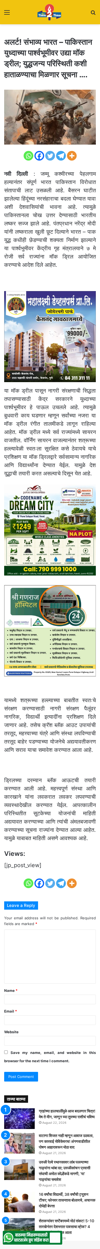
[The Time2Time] (50, 12)
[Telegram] (61, 156)
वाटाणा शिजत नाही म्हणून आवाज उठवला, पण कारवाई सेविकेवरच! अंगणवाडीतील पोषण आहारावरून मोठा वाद (66, 1141)
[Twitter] (50, 156)
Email (10, 1011)
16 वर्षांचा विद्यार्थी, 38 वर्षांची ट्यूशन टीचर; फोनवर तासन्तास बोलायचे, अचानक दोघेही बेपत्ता (67, 1200)
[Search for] (93, 14)
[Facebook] (39, 156)
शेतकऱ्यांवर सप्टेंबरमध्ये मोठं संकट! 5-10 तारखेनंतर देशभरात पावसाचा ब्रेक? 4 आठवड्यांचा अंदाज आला (66, 1226)
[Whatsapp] (28, 156)
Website (11, 1032)
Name (11, 990)
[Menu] (7, 14)
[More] (72, 156)
